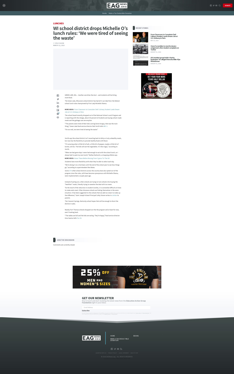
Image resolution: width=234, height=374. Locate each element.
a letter (114, 195)
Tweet (58, 99)
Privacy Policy (112, 352)
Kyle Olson (59, 43)
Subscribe (85, 310)
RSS (121, 349)
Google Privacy (107, 314)
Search (219, 5)
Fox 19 (79, 218)
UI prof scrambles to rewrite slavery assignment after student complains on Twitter (165, 48)
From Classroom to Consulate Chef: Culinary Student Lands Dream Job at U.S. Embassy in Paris (164, 36)
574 (70, 171)
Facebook (211, 5)
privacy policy (138, 313)
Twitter (214, 5)
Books (104, 13)
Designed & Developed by (117, 358)
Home (112, 336)
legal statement (146, 313)
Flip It (58, 110)
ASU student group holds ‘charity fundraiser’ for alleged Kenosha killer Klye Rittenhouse (165, 59)
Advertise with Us (101, 352)
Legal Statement (124, 352)
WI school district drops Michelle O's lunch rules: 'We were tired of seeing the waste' (117, 5)
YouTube (216, 5)
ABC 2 (105, 126)
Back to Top (134, 352)
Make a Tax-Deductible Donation (120, 13)
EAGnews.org (91, 338)
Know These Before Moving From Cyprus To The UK (92, 158)
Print (58, 117)
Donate (227, 5)
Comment (58, 114)
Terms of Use (114, 314)
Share (58, 95)
